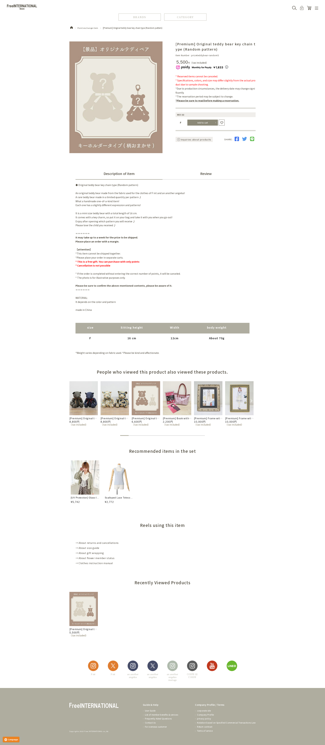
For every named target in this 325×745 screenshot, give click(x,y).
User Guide (150, 710)
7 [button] (175, 435)
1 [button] (124, 435)
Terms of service (205, 730)
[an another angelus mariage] (172, 666)
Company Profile (205, 714)
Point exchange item (88, 28)
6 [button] (166, 435)
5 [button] (158, 435)
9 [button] (192, 435)
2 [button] (133, 435)
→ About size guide (87, 548)
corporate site (204, 710)
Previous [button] (71, 400)
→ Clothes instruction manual (94, 563)
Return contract (204, 726)
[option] (83, 403)
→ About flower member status (95, 558)
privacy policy (204, 718)
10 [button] (200, 435)
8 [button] (183, 435)
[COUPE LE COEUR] (192, 666)
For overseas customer (156, 726)
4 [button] (150, 435)
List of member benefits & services (161, 714)
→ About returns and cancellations (97, 542)
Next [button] (251, 400)
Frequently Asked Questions (158, 718)
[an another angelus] (133, 666)
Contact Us (150, 722)
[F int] (93, 666)
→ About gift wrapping (89, 553)
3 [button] (141, 435)
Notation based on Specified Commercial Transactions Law (226, 722)
